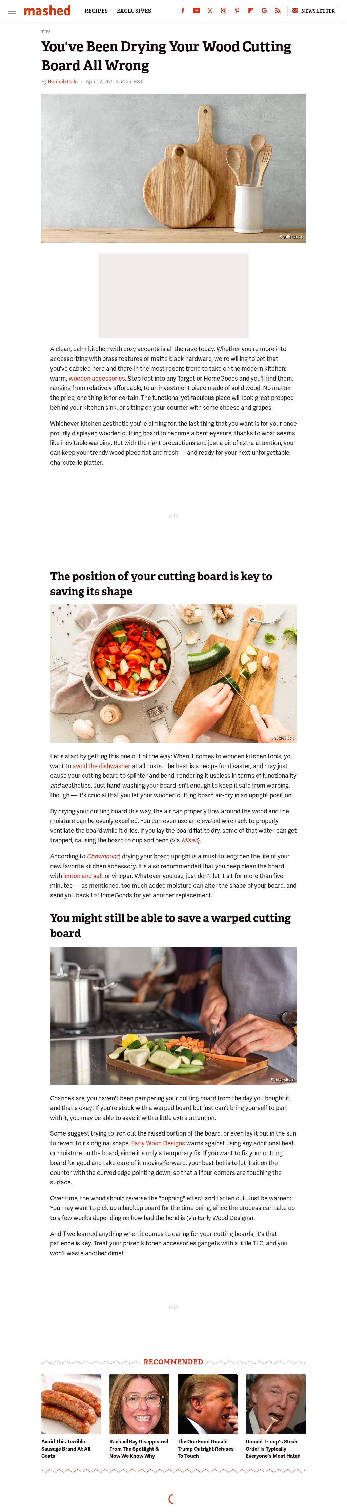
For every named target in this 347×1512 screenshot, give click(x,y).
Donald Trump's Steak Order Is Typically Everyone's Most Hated (273, 1448)
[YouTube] (196, 12)
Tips (46, 32)
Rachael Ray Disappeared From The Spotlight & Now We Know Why (138, 1448)
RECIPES (96, 10)
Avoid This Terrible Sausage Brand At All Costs (65, 1448)
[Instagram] (224, 12)
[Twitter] (210, 12)
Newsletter (318, 11)
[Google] (264, 12)
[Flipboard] (251, 12)
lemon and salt (83, 876)
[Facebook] (183, 12)
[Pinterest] (237, 12)
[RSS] (278, 12)
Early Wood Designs (158, 1143)
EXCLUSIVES (134, 10)
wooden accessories (97, 378)
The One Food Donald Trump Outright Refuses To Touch (206, 1448)
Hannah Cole (63, 81)
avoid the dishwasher (101, 766)
